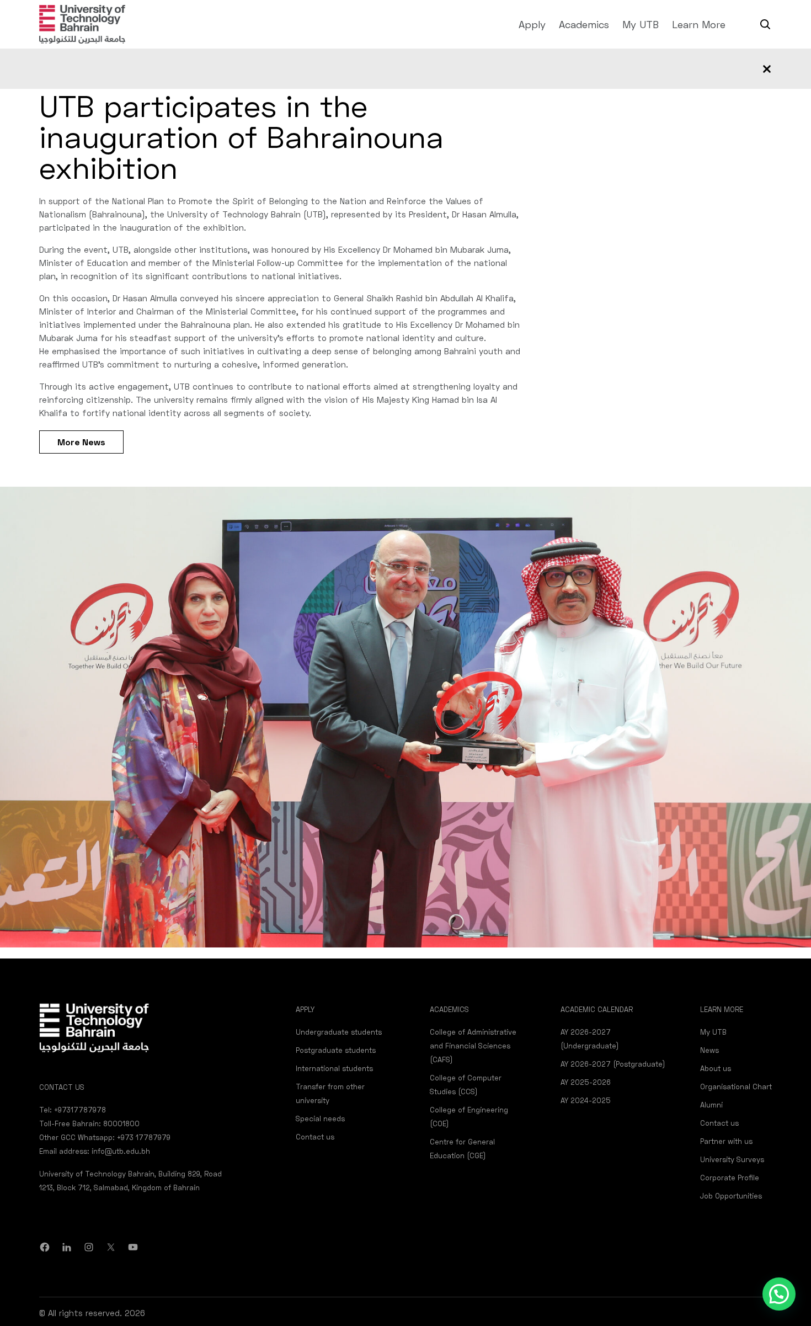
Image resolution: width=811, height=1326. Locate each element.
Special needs (320, 1118)
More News (81, 441)
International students (334, 1068)
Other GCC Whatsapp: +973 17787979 (104, 1137)
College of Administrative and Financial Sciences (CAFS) (473, 1045)
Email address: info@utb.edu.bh (94, 1151)
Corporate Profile (729, 1177)
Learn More (698, 24)
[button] (779, 1294)
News (709, 1050)
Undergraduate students (339, 1031)
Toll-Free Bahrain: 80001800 (89, 1123)
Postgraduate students (336, 1050)
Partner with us (726, 1141)
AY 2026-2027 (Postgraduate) (613, 1063)
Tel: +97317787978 (72, 1109)
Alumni (711, 1104)
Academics (584, 24)
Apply (532, 24)
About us (715, 1068)
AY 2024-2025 (586, 1100)
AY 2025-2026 (586, 1082)
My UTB (640, 24)
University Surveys (732, 1159)
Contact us (315, 1136)
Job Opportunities (731, 1195)
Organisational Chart (736, 1086)
